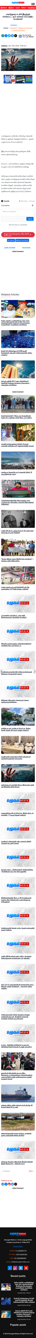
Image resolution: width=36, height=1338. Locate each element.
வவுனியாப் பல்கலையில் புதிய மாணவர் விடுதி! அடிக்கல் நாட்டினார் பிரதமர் (16, 842)
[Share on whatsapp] (2, 35)
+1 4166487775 (21, 1251)
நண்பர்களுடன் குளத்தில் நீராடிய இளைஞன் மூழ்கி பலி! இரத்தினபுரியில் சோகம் (17, 786)
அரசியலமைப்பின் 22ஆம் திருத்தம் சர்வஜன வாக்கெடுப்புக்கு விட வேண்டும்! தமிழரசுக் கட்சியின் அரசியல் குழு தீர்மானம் (15, 1016)
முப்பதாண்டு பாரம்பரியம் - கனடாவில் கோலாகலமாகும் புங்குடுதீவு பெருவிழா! (13, 616)
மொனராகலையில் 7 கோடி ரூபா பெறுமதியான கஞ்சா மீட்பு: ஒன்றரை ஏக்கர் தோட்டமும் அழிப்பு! (16, 417)
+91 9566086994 (20, 1258)
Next (34, 671)
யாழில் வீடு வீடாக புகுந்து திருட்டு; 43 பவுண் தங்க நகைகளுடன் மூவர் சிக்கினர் (17, 532)
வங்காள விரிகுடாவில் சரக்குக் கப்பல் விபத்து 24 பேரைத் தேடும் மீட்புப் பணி (16, 1106)
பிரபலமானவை (26, 247)
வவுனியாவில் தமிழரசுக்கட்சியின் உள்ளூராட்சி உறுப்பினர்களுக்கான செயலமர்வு (16, 758)
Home (6, 28)
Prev (1, 671)
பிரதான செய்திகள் (18, 30)
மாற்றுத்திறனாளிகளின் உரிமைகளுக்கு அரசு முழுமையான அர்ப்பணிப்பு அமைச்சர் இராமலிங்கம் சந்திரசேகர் (17, 502)
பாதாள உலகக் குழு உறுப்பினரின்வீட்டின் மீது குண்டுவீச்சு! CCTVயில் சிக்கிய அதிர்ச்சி (15, 588)
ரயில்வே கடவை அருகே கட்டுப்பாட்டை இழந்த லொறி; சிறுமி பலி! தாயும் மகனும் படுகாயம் (15, 729)
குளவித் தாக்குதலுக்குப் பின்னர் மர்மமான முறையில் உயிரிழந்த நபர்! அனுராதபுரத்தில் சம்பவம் (17, 445)
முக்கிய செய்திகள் (9, 247)
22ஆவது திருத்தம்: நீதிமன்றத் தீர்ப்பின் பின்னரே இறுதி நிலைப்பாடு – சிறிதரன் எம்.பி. (17, 1163)
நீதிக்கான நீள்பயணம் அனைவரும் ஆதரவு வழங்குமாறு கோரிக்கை (15, 701)
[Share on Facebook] (6, 35)
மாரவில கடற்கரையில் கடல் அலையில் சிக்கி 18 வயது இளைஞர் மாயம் (16, 473)
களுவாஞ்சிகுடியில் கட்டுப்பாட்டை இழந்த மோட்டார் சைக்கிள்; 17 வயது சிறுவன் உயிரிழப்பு (17, 814)
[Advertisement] (18, 109)
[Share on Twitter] (9, 35)
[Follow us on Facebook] (6, 1184)
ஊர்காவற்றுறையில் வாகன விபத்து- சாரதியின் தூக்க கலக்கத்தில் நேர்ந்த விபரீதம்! (16, 1134)
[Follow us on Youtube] (15, 1184)
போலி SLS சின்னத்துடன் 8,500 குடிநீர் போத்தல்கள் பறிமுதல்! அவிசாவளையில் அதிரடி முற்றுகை (16, 353)
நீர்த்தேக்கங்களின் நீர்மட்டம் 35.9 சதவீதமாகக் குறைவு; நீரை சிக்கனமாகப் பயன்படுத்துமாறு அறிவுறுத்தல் (16, 900)
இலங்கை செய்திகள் (25, 28)
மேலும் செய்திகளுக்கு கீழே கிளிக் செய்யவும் (16, 235)
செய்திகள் (13, 28)
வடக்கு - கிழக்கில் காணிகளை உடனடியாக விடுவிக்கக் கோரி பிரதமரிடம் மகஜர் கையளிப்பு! (16, 1046)
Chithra (4, 46)
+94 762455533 (21, 1254)
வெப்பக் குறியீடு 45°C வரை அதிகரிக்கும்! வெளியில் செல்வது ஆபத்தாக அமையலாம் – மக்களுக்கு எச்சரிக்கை (15, 383)
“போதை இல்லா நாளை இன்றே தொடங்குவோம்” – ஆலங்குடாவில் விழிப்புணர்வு (17, 560)
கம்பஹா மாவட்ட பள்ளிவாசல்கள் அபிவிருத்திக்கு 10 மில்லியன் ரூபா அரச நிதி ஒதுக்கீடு (17, 871)
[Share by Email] (15, 35)
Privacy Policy (18, 1246)
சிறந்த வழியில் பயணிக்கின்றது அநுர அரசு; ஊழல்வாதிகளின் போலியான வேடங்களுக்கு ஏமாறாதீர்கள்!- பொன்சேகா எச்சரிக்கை (15, 323)
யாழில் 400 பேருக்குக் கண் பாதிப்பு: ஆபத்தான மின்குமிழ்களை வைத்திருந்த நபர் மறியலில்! (16, 957)
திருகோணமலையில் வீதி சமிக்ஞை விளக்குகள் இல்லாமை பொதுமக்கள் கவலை (16, 673)
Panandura (14, 25)
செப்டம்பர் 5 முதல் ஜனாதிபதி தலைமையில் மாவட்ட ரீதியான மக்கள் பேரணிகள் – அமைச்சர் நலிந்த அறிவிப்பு (17, 986)
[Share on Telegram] (12, 35)
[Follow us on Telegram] (2, 1184)
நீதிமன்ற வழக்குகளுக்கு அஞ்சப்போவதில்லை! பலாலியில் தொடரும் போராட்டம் (16, 645)
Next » (31, 1171)
